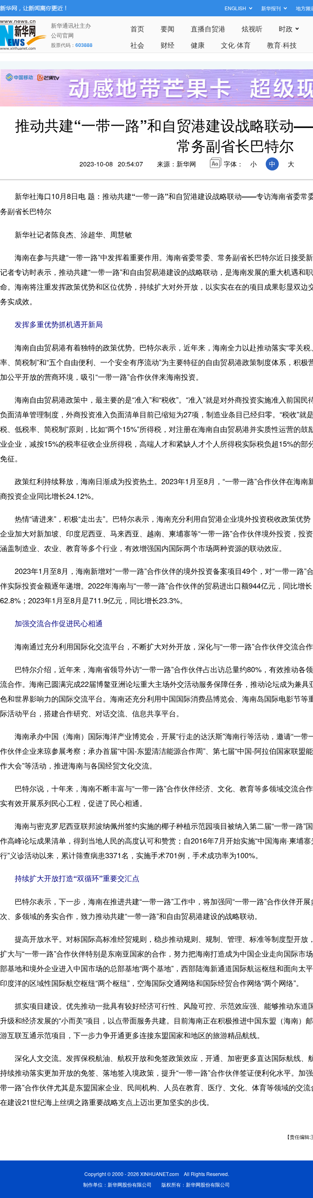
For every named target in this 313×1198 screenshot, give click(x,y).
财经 (167, 45)
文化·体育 (236, 45)
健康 (198, 45)
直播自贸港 (208, 28)
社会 (137, 45)
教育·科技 (282, 45)
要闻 (167, 28)
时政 (286, 28)
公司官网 (62, 35)
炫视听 (252, 28)
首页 (137, 28)
